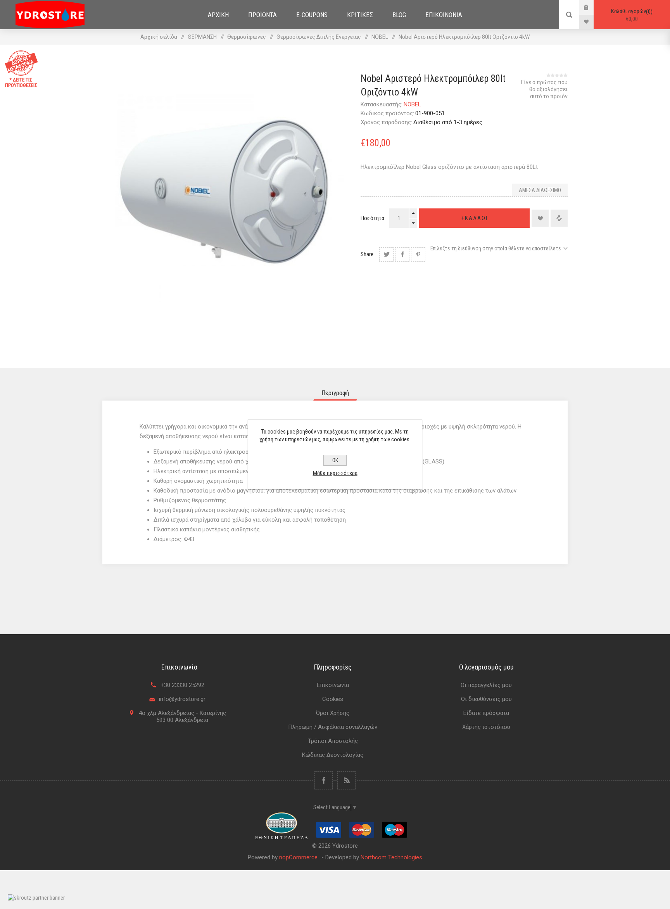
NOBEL (412, 104)
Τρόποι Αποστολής (333, 740)
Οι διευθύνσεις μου (486, 699)
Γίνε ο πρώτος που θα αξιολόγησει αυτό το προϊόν (544, 89)
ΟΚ (335, 460)
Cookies (332, 699)
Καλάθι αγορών (631, 15)
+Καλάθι (474, 218)
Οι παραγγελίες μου (486, 685)
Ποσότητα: (373, 218)
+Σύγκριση (559, 218)
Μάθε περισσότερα (335, 473)
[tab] (335, 393)
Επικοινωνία (333, 685)
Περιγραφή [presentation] (335, 393)
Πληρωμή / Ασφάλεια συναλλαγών (332, 726)
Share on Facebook (402, 254)
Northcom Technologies (391, 857)
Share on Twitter (386, 254)
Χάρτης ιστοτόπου (486, 726)
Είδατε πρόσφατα (486, 713)
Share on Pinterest (418, 254)
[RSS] (346, 780)
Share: (368, 254)
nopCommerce (298, 857)
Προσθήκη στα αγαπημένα (540, 218)
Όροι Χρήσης (332, 713)
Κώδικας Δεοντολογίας (332, 754)
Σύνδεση (592, 7)
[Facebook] (323, 780)
